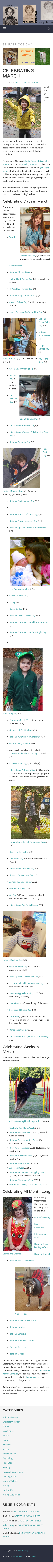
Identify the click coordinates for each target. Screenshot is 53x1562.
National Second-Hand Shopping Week (27, 1172)
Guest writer (8, 1430)
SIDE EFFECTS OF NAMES (29, 1520)
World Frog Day (10, 713)
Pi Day (12, 602)
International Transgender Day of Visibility (28, 1036)
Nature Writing (9, 1453)
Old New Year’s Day (18, 966)
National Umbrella (17, 1333)
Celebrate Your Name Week (21, 1127)
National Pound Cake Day (44, 322)
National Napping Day (13, 491)
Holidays (7, 1444)
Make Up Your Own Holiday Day (23, 976)
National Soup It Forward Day (22, 295)
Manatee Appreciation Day (21, 993)
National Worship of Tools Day (23, 514)
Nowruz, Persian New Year (21, 875)
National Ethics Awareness (21, 1260)
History (6, 1440)
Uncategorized (9, 1476)
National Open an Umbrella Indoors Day (27, 527)
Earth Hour (14, 1016)
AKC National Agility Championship (25, 1121)
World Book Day (10, 358)
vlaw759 (36, 82)
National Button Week (19, 1163)
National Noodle (17, 1327)
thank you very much (31, 164)
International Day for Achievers (23, 905)
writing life (8, 1490)
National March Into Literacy (22, 1320)
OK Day (12, 895)
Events (6, 1426)
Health (6, 1435)
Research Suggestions (13, 1471)
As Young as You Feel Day (20, 881)
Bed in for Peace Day (18, 851)
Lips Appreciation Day (19, 589)
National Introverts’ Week (21, 1155)
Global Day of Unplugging (21, 368)
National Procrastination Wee (23, 1140)
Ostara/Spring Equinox (19, 743)
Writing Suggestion (11, 1494)
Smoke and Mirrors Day (20, 1009)
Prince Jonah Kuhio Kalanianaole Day (26, 983)
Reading (6, 1467)
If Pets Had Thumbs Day (20, 288)
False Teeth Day (45, 452)
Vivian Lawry (8, 1525)
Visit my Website (10, 1481)
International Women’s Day (21, 425)
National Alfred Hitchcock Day (23, 521)
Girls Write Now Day (28, 418)
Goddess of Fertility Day (20, 730)
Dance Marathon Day (18, 1029)
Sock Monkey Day (13, 398)
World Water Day (17, 888)
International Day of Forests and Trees (28, 842)
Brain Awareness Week (19, 1147)
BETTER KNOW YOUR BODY (27, 1511)
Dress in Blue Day (27, 255)
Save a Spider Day (17, 595)
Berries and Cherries (12, 1253)
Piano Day (13, 1003)
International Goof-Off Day (21, 868)
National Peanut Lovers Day (22, 615)
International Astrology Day (22, 770)
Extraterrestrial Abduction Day (23, 753)
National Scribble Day (12, 960)
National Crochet (42, 1254)
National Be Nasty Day (19, 442)
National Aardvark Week (20, 1132)
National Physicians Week (21, 1180)
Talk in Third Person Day (20, 278)
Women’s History (42, 1217)
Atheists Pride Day (17, 763)
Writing (6, 1485)
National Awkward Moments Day (24, 736)
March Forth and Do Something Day (25, 312)
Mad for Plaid (21, 1313)
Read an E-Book (16, 1353)
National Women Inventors (21, 1340)
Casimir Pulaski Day (18, 302)
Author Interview (10, 1417)
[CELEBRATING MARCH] (26, 57)
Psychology (8, 1458)
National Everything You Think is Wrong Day (29, 622)
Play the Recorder (17, 1347)
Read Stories (9, 1462)
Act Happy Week (16, 1167)
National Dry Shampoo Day (21, 501)
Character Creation (11, 1421)
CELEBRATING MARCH (18, 73)
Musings (6, 1449)
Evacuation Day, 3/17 (18, 720)
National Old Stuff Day (19, 272)
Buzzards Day (15, 609)
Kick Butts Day (16, 858)
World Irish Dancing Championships (25, 1184)
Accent (33, 1556)
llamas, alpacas (33, 1377)
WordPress (17, 1556)
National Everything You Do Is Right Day (27, 632)
